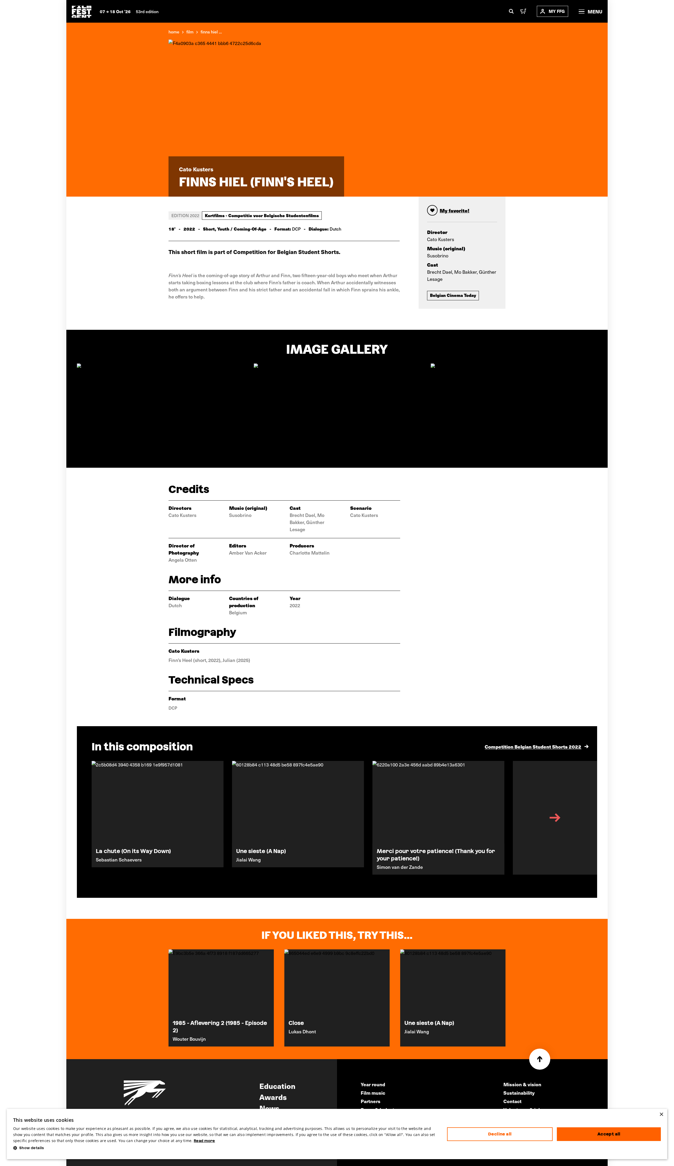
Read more (204, 1141)
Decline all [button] (500, 1134)
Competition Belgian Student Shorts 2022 (533, 746)
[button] (226, 1148)
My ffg (557, 11)
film (190, 31)
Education (277, 1085)
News (269, 1108)
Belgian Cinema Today (453, 295)
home (173, 31)
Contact (512, 1101)
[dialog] (337, 1134)
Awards (273, 1097)
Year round (373, 1084)
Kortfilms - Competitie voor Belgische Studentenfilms (262, 215)
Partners (370, 1101)
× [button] (661, 1115)
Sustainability (519, 1092)
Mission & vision (522, 1084)
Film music (373, 1092)
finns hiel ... (211, 31)
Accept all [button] (609, 1134)
